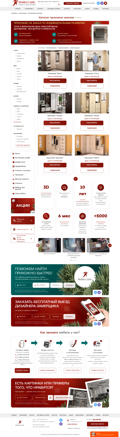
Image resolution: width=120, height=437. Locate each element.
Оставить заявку (22, 370)
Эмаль (18, 119)
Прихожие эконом (35, 13)
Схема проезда (72, 424)
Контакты (106, 8)
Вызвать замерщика (47, 370)
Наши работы (20, 193)
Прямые (19, 99)
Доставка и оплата (54, 8)
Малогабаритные (21, 91)
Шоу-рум (67, 8)
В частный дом (21, 141)
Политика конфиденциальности (50, 434)
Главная (17, 8)
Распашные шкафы (22, 158)
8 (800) (94, 419)
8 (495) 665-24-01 (88, 1)
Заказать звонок (72, 3)
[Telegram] (98, 3)
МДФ (18, 109)
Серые (19, 79)
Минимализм (20, 58)
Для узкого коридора (23, 139)
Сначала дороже (75, 47)
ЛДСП (18, 111)
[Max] (102, 3)
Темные (19, 76)
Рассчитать (55, 80)
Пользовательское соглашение (70, 434)
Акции (87, 8)
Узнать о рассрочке (73, 370)
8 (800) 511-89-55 (89, 3)
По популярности (51, 47)
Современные (21, 53)
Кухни (17, 153)
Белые (18, 68)
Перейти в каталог (97, 370)
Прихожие (22, 13)
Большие (19, 86)
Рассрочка (77, 8)
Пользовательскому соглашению (40, 291)
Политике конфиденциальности (24, 291)
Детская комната (22, 179)
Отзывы (96, 8)
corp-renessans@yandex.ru (97, 428)
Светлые (19, 73)
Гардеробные (20, 166)
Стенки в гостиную (22, 170)
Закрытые (19, 129)
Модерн (19, 56)
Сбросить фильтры (23, 145)
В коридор (20, 136)
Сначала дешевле (63, 47)
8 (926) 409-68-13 (88, 5)
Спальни (18, 183)
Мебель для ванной (20, 188)
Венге (18, 71)
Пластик (19, 116)
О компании (29, 8)
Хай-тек (19, 61)
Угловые (19, 101)
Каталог (40, 8)
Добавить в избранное (73, 428)
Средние (19, 89)
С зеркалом (20, 114)
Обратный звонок (97, 424)
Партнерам (89, 415)
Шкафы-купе (20, 162)
